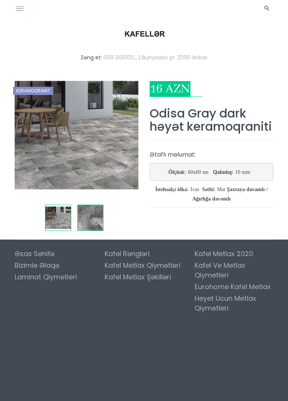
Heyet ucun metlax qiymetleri (225, 303)
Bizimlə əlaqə (37, 265)
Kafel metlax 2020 (224, 253)
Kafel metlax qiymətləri (142, 265)
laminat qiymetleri (46, 277)
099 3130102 (119, 57)
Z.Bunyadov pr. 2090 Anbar (172, 57)
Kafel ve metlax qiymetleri (220, 270)
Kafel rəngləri (127, 253)
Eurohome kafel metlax (233, 286)
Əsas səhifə (34, 253)
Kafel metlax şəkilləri (138, 277)
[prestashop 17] (144, 33)
